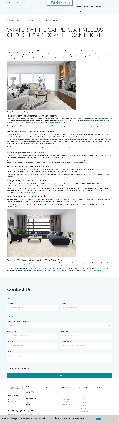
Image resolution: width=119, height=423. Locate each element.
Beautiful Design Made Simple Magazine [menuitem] (67, 399)
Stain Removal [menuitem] (83, 392)
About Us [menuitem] (99, 392)
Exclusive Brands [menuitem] (84, 411)
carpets (100, 119)
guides (40, 270)
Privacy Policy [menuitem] (100, 404)
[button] (74, 11)
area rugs (67, 147)
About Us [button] (30, 9)
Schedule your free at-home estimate (43, 268)
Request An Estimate (98, 7)
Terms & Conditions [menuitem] (102, 401)
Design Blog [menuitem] (66, 404)
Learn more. (41, 420)
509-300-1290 (32, 3)
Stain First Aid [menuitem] (83, 395)
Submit (59, 375)
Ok (98, 419)
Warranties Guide (29, 192)
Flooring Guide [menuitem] (83, 398)
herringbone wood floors (86, 147)
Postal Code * (11, 341)
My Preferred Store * (66, 341)
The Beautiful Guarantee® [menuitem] (83, 401)
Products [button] (20, 9)
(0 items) (80, 11)
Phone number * (12, 331)
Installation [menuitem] (82, 408)
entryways (74, 201)
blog (24, 270)
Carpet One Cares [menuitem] (101, 395)
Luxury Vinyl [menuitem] (49, 395)
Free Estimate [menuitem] (50, 410)
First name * (10, 303)
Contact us (97, 270)
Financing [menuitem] (48, 413)
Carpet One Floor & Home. (20, 414)
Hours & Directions (81, 7)
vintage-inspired (55, 122)
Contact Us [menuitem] (99, 398)
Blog (17, 20)
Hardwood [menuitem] (49, 398)
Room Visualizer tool (30, 265)
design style (61, 169)
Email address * (64, 331)
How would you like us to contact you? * (18, 321)
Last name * (63, 303)
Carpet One (10, 20)
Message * (10, 351)
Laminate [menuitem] (48, 404)
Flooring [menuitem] (48, 392)
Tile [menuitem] (47, 407)
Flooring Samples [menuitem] (67, 395)
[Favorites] (77, 11)
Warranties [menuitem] (82, 405)
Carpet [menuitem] (48, 401)
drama (28, 171)
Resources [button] (10, 9)
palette (89, 120)
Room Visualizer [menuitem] (67, 392)
